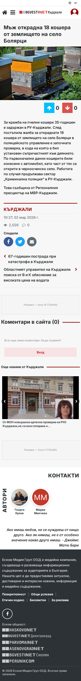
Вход (40, 352)
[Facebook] (7, 614)
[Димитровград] (26, 636)
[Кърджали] (40, 12)
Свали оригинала (15, 51)
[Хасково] (19, 629)
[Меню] (12, 12)
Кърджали (18, 209)
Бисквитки (38, 600)
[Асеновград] (23, 648)
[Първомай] (20, 642)
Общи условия (42, 594)
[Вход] (74, 12)
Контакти (63, 475)
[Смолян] (25, 654)
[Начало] (4, 12)
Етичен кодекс (13, 600)
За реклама (60, 600)
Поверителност (14, 594)
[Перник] (18, 661)
